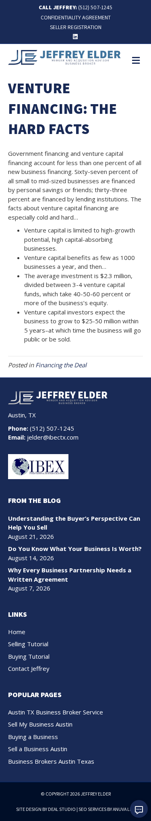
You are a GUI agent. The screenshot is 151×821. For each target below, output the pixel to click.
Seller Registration (75, 27)
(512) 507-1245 (95, 7)
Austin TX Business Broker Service (55, 712)
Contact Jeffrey (29, 668)
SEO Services (92, 809)
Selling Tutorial (28, 644)
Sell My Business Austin (40, 724)
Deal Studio (62, 809)
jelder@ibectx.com (53, 437)
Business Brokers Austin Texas (51, 761)
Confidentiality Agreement (76, 17)
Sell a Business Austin (37, 749)
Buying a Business (33, 737)
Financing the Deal (61, 365)
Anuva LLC (124, 809)
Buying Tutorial (29, 656)
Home (16, 632)
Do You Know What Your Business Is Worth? (75, 549)
